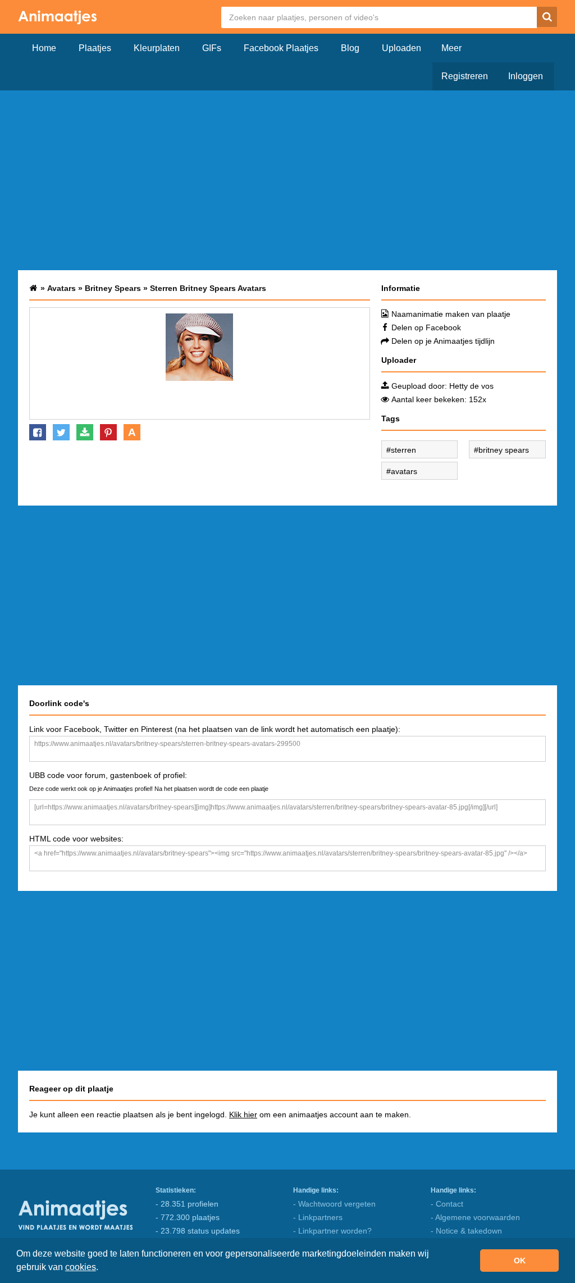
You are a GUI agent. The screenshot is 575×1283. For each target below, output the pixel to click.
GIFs (211, 48)
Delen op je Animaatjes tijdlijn (443, 340)
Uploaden (401, 48)
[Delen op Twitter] (61, 432)
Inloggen (525, 76)
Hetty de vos (471, 385)
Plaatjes (95, 48)
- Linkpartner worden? (332, 1230)
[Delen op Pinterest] (108, 432)
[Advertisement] (287, 180)
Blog (350, 48)
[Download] (84, 432)
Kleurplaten (157, 48)
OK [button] (520, 1260)
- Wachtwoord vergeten (334, 1203)
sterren (403, 449)
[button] (102, 1268)
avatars (404, 471)
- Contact (447, 1203)
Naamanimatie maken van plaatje (450, 314)
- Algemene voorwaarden (475, 1217)
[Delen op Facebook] (37, 432)
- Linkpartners (318, 1217)
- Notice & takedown (466, 1230)
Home (44, 48)
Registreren (464, 76)
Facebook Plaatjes (281, 48)
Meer (451, 48)
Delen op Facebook (426, 327)
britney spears (503, 449)
